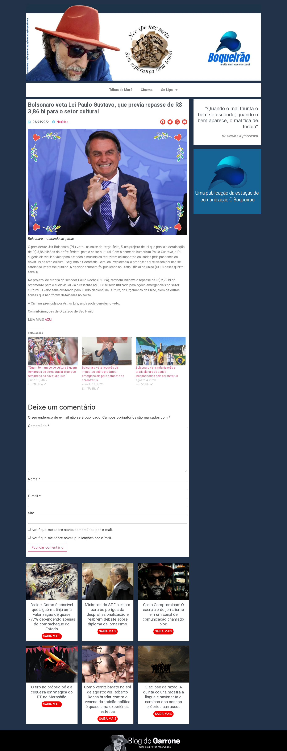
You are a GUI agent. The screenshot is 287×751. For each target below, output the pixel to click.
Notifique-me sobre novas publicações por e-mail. (72, 538)
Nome (34, 479)
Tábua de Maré (120, 90)
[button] (162, 122)
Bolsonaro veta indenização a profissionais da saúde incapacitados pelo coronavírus (157, 372)
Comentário (38, 425)
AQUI (48, 320)
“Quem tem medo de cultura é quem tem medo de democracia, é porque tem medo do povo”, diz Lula (52, 372)
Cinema (147, 90)
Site (31, 513)
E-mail (34, 496)
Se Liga (167, 90)
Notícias (62, 122)
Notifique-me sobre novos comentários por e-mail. (72, 529)
